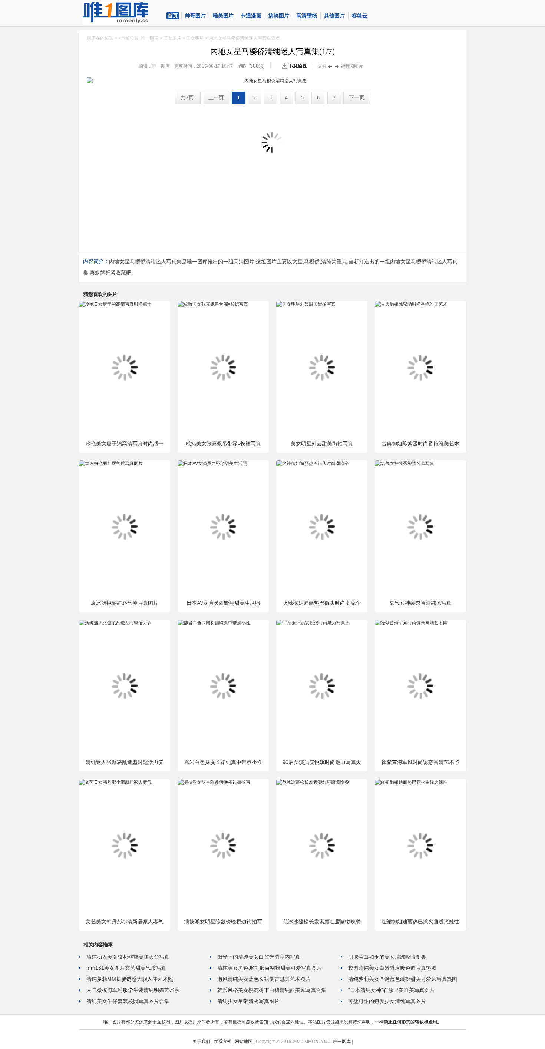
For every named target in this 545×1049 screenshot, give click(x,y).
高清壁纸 (306, 16)
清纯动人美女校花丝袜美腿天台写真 (127, 957)
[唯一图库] (122, 13)
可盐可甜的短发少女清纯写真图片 (387, 1001)
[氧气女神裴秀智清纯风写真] (404, 463)
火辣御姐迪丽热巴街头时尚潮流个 (322, 603)
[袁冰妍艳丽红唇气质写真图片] (111, 463)
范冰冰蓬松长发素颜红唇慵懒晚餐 (322, 921)
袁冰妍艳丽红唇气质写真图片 (124, 603)
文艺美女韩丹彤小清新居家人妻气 (125, 921)
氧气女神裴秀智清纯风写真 (420, 603)
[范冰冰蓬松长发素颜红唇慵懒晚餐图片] (312, 782)
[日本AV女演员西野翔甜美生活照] (212, 463)
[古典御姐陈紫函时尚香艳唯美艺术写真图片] (411, 304)
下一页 (356, 97)
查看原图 (296, 66)
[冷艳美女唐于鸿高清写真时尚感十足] (115, 304)
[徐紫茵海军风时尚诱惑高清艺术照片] (411, 622)
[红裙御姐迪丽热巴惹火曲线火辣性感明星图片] (411, 782)
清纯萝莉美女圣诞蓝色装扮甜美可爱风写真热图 (402, 979)
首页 (173, 16)
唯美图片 (223, 16)
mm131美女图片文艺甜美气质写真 (126, 968)
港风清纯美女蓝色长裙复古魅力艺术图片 (264, 979)
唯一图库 (150, 38)
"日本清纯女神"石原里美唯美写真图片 (391, 990)
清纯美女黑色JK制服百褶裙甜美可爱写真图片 (269, 968)
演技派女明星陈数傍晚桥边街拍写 (223, 921)
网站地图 (243, 1041)
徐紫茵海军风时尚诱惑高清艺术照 (420, 762)
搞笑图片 (278, 16)
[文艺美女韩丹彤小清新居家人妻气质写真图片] (115, 782)
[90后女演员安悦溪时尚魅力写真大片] (313, 622)
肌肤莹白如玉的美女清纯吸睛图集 (387, 957)
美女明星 (195, 38)
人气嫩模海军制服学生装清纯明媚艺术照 (133, 990)
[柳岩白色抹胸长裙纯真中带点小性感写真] (214, 622)
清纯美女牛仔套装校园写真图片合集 (127, 1001)
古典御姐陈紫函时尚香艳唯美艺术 (420, 444)
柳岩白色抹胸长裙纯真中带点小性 (223, 762)
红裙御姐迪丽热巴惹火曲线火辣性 (420, 921)
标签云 (359, 16)
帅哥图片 (195, 16)
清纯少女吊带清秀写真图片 (248, 1001)
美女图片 (172, 38)
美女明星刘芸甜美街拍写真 (322, 444)
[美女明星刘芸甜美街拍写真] (306, 304)
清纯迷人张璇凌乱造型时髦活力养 (125, 762)
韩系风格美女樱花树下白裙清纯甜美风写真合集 (271, 990)
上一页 (216, 97)
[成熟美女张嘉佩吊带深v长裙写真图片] (213, 304)
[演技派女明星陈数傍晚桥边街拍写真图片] (214, 782)
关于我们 (201, 1041)
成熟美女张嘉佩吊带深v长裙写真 (223, 444)
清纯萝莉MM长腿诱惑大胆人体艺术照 (129, 979)
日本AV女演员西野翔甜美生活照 (223, 603)
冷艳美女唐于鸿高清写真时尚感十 (125, 444)
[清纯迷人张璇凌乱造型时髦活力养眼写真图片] (115, 622)
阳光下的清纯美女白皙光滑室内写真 (258, 957)
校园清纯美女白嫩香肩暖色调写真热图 (392, 968)
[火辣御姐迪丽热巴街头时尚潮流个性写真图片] (312, 463)
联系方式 (222, 1041)
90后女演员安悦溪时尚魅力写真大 (322, 762)
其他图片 (334, 16)
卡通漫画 (251, 16)
